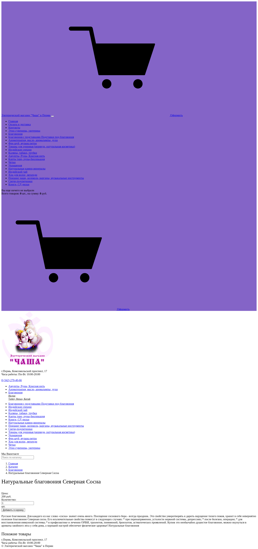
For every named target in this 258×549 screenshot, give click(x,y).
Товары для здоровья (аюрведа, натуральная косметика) (41, 146)
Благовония (15, 133)
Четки (12, 162)
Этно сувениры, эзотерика (24, 130)
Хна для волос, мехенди (22, 174)
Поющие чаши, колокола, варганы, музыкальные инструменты (46, 178)
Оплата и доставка (19, 124)
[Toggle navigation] (52, 116)
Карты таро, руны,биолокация (26, 159)
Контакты (14, 127)
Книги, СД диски (18, 184)
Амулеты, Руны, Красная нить (26, 155)
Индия (11, 396)
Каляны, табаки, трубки (22, 152)
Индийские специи (20, 149)
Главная (13, 121)
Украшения (15, 165)
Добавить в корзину (13, 510)
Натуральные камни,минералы (26, 168)
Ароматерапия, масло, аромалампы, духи (33, 140)
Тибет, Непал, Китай (19, 399)
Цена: (4, 493)
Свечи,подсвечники (20, 181)
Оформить (176, 115)
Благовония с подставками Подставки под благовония (41, 137)
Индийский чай (17, 171)
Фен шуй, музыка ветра (22, 143)
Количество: (8, 499)
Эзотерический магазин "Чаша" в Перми (25, 115)
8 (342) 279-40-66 (11, 380)
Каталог (13, 466)
